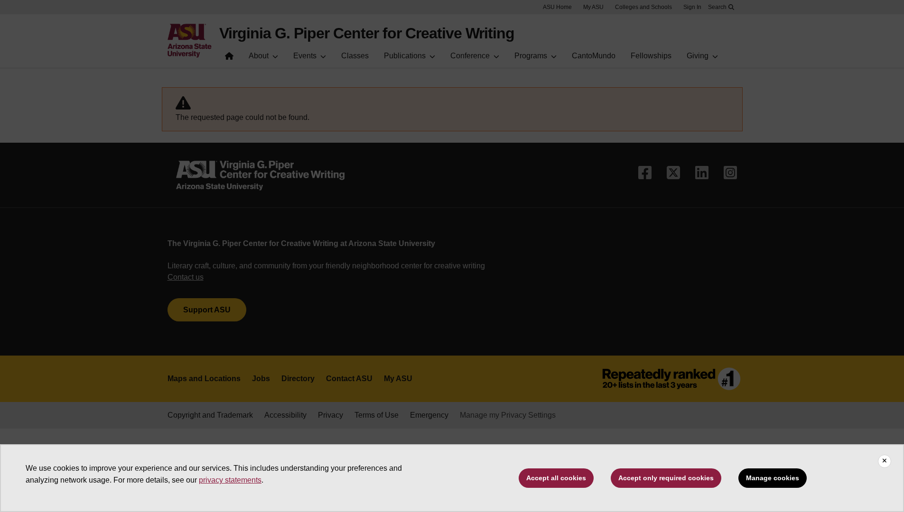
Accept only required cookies (666, 478)
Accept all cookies (556, 478)
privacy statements (230, 480)
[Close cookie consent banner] (884, 461)
